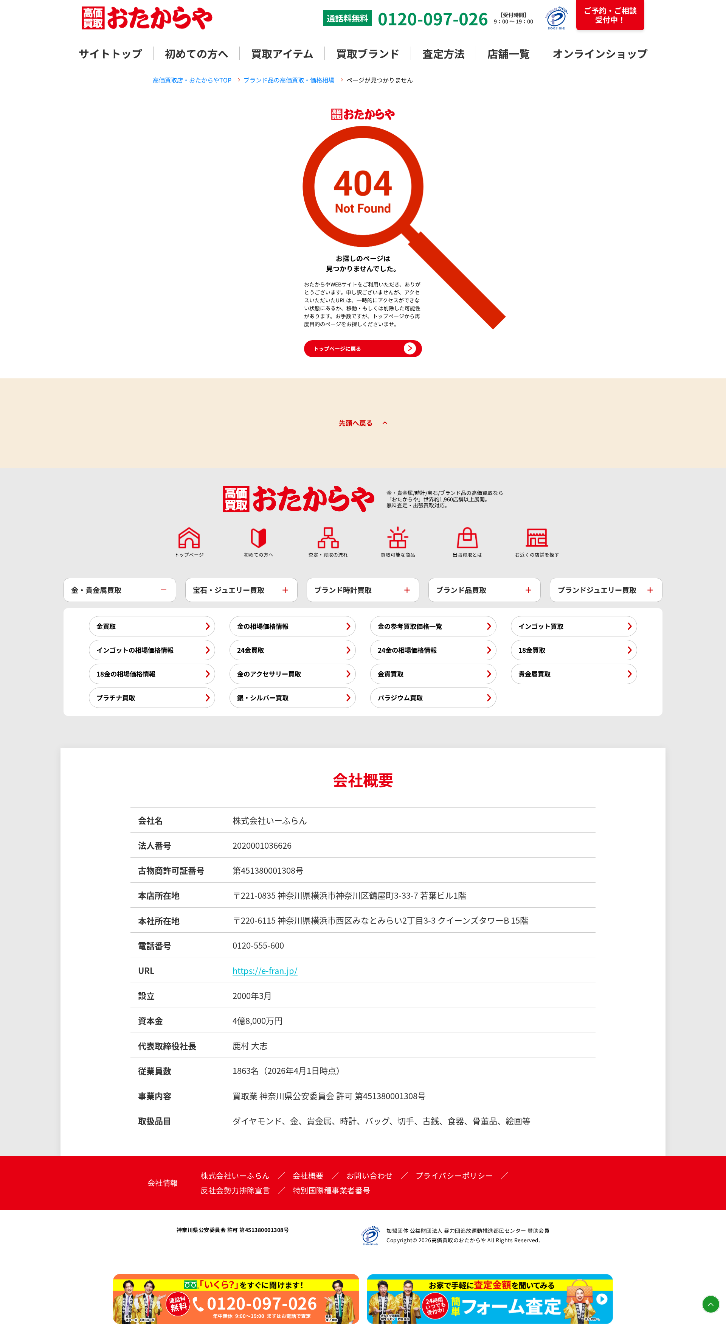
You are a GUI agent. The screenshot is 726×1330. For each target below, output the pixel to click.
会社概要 (308, 1175)
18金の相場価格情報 (125, 673)
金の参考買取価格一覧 (410, 626)
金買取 (106, 626)
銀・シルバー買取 (263, 697)
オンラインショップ (600, 53)
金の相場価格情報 (263, 626)
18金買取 (531, 650)
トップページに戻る (337, 348)
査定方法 (443, 53)
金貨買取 (390, 673)
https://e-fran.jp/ (265, 970)
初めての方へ (196, 53)
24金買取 (250, 650)
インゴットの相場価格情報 (135, 650)
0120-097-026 (433, 18)
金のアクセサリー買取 (269, 673)
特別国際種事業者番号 (332, 1190)
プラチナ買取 (115, 697)
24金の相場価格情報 (407, 650)
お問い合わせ (369, 1175)
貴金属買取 (534, 673)
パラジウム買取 (400, 697)
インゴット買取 (540, 626)
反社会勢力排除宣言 (235, 1190)
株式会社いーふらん (235, 1175)
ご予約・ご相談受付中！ (610, 15)
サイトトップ (110, 53)
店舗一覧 (508, 53)
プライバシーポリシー (454, 1175)
